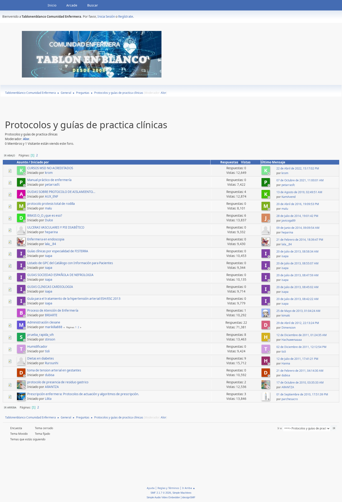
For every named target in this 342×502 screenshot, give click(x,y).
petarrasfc (52, 184)
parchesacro (290, 399)
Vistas (246, 162)
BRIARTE (51, 315)
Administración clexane (43, 322)
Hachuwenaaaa (292, 340)
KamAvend (288, 197)
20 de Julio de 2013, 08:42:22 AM (297, 299)
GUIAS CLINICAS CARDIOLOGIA (50, 287)
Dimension (288, 328)
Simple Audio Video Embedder (163, 497)
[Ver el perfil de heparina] (21, 232)
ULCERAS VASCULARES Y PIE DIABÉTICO (55, 227)
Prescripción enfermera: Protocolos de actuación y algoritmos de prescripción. (83, 394)
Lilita (48, 399)
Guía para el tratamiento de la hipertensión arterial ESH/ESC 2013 (74, 298)
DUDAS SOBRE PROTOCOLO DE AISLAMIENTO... (61, 192)
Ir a (280, 428)
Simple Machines (181, 492)
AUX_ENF (51, 196)
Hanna (286, 363)
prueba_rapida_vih (40, 335)
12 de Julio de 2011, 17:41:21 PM (297, 359)
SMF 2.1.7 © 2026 (161, 492)
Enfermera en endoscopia (45, 239)
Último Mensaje (273, 162)
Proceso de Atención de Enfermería (52, 310)
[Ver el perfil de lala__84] (21, 244)
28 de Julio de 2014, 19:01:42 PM (297, 216)
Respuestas (229, 162)
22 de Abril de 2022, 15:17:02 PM (297, 168)
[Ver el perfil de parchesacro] (266, 399)
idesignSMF (188, 497)
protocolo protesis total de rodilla (51, 204)
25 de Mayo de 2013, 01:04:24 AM (298, 311)
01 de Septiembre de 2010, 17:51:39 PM (302, 394)
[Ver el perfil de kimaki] (266, 315)
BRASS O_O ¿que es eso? (44, 215)
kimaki (286, 315)
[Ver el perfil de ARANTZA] (21, 387)
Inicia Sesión (106, 16)
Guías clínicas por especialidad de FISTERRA (57, 251)
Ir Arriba (10, 407)
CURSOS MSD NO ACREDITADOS (50, 168)
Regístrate (125, 16)
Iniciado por (40, 162)
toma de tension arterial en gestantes (54, 370)
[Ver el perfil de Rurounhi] (21, 363)
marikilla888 (53, 327)
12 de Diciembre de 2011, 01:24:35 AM (301, 335)
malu (48, 208)
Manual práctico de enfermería (49, 180)
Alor (163, 93)
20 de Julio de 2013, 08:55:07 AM (297, 263)
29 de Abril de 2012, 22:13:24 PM (297, 323)
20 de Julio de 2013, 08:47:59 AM (297, 275)
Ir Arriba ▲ (188, 488)
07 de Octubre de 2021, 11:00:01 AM (300, 180)
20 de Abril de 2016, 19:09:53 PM (297, 204)
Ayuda (150, 488)
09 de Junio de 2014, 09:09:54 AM (297, 228)
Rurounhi (51, 363)
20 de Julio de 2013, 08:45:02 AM (297, 287)
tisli (47, 351)
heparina (51, 232)
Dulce (49, 220)
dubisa (49, 375)
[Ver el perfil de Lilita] (21, 399)
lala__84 (50, 244)
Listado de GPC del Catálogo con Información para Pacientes (70, 263)
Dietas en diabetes (40, 358)
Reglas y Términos (168, 488)
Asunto (22, 162)
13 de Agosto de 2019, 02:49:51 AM (299, 192)
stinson (50, 339)
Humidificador (37, 346)
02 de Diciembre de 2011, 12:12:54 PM (301, 347)
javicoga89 (288, 220)
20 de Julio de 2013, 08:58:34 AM (297, 251)
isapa (48, 256)
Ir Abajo (9, 155)
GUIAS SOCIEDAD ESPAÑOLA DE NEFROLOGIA (60, 275)
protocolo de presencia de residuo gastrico (57, 382)
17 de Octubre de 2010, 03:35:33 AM (300, 382)
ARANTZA (52, 387)
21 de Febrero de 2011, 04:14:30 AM (299, 371)
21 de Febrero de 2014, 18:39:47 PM (299, 240)
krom (49, 173)
